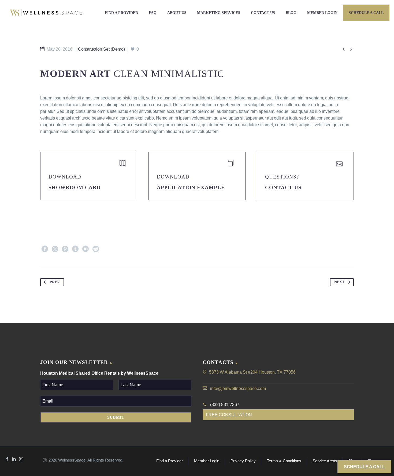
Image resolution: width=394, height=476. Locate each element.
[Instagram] (21, 459)
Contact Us (263, 13)
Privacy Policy (243, 461)
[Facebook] (45, 249)
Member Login (322, 13)
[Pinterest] (65, 249)
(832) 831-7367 (224, 404)
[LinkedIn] (85, 249)
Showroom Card (75, 187)
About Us (176, 13)
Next (339, 282)
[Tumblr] (75, 249)
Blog (291, 13)
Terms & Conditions (284, 461)
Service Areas (325, 461)
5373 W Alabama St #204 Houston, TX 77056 (252, 372)
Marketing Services (218, 13)
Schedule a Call (366, 13)
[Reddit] (95, 249)
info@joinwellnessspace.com (238, 388)
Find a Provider (121, 13)
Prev (55, 282)
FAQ (153, 13)
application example (191, 187)
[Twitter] (55, 249)
